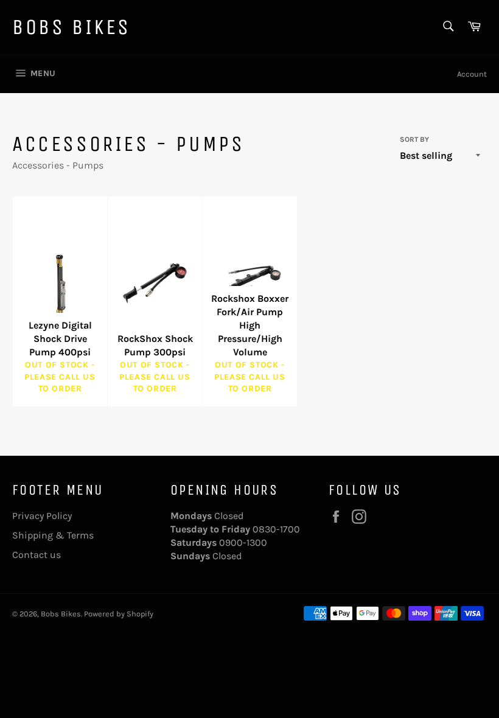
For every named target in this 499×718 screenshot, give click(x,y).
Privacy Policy (42, 515)
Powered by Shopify (118, 613)
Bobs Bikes (71, 27)
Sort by (414, 139)
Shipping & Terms (53, 535)
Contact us (36, 554)
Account (472, 73)
